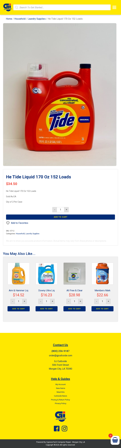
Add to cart (60, 217)
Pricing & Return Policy (60, 400)
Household (20, 18)
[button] (111, 28)
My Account (60, 384)
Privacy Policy (60, 403)
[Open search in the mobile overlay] (62, 7)
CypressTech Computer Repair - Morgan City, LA (65, 442)
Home (9, 18)
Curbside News (60, 396)
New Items (60, 388)
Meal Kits (60, 392)
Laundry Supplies (37, 18)
